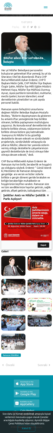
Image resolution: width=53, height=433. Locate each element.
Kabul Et (26, 428)
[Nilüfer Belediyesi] (8, 7)
